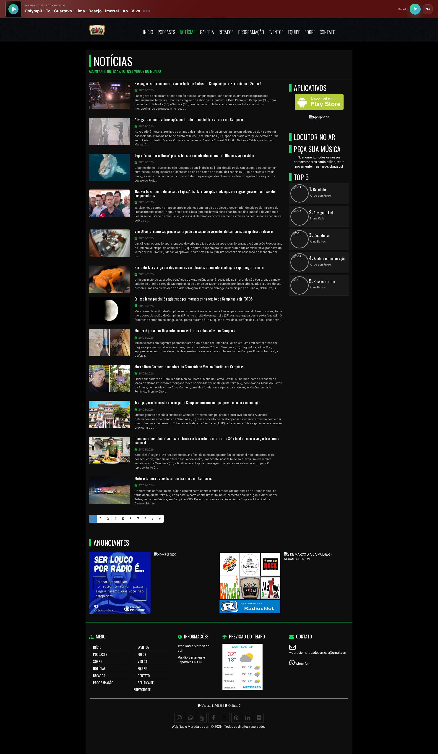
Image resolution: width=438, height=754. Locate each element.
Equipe (294, 32)
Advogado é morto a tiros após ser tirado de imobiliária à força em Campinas (189, 120)
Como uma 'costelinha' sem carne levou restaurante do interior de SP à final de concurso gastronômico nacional (207, 441)
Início (148, 32)
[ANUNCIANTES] (249, 574)
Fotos (142, 654)
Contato (327, 32)
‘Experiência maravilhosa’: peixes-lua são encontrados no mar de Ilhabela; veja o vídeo (194, 156)
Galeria (207, 32)
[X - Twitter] (224, 717)
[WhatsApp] (190, 717)
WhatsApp (302, 664)
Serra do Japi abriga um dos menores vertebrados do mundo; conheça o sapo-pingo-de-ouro (199, 268)
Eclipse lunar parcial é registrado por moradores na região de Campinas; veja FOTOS (194, 299)
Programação (251, 32)
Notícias (188, 32)
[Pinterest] (236, 717)
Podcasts (166, 32)
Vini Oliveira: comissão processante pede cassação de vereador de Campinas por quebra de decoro (204, 231)
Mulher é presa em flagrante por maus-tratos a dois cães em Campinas (185, 331)
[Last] (160, 519)
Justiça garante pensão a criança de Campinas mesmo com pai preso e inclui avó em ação (197, 403)
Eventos (276, 32)
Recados (226, 32)
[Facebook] (213, 717)
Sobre (310, 32)
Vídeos (142, 661)
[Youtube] (202, 717)
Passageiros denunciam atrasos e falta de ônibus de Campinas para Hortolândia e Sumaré (198, 84)
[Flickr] (259, 717)
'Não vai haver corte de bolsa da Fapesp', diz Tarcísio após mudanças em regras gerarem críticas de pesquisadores (205, 194)
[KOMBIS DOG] (184, 574)
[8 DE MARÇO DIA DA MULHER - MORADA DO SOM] (315, 574)
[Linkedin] (247, 717)
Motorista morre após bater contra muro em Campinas (173, 479)
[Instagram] (179, 717)
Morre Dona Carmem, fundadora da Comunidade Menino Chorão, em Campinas (189, 367)
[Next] (152, 519)
